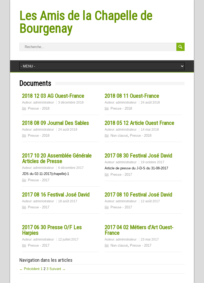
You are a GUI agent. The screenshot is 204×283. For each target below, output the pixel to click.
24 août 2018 (150, 102)
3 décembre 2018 (71, 102)
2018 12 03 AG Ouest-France (53, 96)
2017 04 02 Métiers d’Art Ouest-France (139, 230)
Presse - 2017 (38, 180)
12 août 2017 (150, 201)
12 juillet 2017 (68, 239)
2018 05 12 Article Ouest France (139, 123)
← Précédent (29, 269)
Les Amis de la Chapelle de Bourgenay (85, 22)
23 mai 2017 (150, 239)
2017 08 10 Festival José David (138, 194)
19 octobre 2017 (152, 162)
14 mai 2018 (150, 129)
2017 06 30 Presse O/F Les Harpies (52, 230)
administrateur (43, 102)
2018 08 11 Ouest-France (132, 96)
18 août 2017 (67, 201)
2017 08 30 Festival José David (138, 155)
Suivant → (57, 269)
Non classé (119, 136)
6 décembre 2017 (71, 168)
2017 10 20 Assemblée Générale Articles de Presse (57, 158)
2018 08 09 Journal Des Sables (55, 123)
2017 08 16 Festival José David (56, 194)
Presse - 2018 (38, 108)
